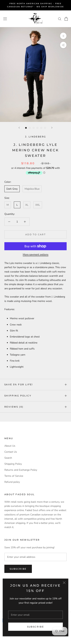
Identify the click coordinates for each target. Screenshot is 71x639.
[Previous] (19, 127)
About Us (9, 446)
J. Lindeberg (35, 136)
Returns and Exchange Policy (20, 470)
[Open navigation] (5, 18)
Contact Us (10, 452)
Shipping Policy (17, 395)
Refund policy (12, 482)
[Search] (59, 18)
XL (26, 205)
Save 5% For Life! (18, 384)
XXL (37, 205)
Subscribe (35, 626)
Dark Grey (12, 189)
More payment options (35, 254)
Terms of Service (13, 476)
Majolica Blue (32, 189)
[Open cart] (66, 19)
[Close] (64, 582)
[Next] (51, 127)
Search (8, 458)
